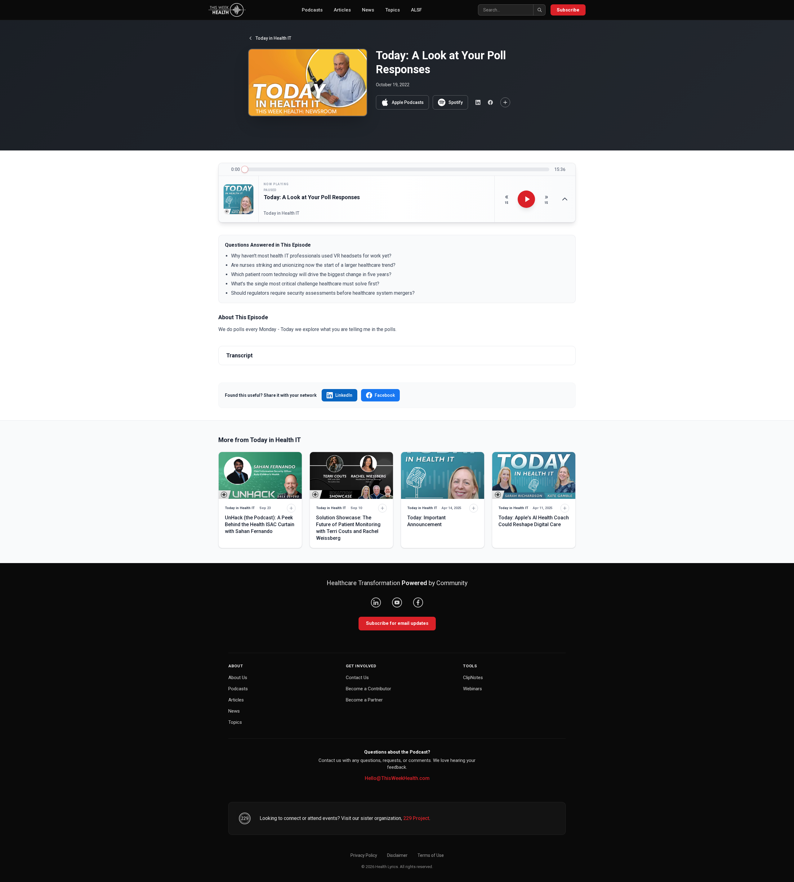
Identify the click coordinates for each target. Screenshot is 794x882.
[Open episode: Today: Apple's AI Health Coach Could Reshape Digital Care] (533, 475)
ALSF (416, 10)
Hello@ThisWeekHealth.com (397, 778)
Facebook (385, 395)
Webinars (472, 689)
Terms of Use (430, 855)
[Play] (526, 199)
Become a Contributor (368, 689)
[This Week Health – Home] (227, 10)
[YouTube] (397, 602)
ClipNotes (473, 677)
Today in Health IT (273, 38)
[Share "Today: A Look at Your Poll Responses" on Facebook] (490, 102)
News (368, 10)
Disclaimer (397, 855)
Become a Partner (364, 700)
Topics (392, 10)
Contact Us (357, 677)
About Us (237, 677)
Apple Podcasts (408, 102)
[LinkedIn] (376, 602)
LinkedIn (343, 395)
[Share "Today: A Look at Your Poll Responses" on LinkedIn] (478, 102)
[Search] (539, 10)
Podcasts (312, 10)
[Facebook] (418, 602)
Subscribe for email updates (397, 623)
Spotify (455, 102)
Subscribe (568, 10)
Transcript (239, 355)
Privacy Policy (363, 855)
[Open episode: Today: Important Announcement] (442, 475)
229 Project (416, 818)
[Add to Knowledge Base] (505, 102)
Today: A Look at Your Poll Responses (312, 197)
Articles (342, 10)
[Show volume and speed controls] (565, 199)
